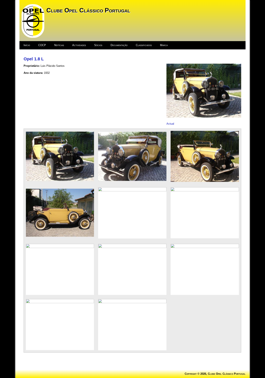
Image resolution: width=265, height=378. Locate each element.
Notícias (59, 45)
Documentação (119, 45)
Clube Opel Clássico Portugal (88, 10)
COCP (42, 45)
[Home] (33, 36)
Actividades (79, 45)
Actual (170, 123)
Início (27, 45)
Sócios (98, 45)
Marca (164, 45)
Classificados (144, 45)
